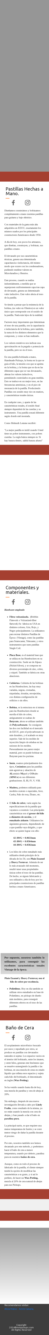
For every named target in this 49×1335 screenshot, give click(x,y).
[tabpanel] (27, 193)
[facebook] (13, 203)
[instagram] (27, 203)
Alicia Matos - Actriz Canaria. (19, 1309)
